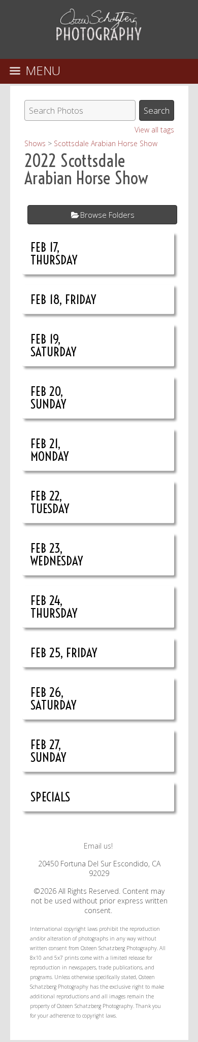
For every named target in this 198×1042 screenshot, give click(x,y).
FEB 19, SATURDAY (53, 345)
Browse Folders (107, 215)
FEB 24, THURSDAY (54, 606)
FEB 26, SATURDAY (53, 698)
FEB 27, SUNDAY (48, 750)
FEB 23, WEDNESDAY (56, 554)
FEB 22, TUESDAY (50, 502)
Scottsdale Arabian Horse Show (105, 143)
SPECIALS (50, 796)
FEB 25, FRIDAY (63, 652)
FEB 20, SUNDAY (48, 397)
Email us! (98, 846)
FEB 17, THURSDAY (54, 253)
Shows (35, 143)
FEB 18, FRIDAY (63, 299)
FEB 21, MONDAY (49, 449)
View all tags (154, 130)
